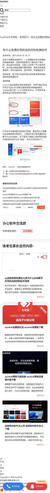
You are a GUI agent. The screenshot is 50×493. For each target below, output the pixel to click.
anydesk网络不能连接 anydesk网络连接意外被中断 (21, 198)
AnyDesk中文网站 (8, 37)
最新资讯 (30, 207)
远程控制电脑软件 (24, 167)
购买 (2, 26)
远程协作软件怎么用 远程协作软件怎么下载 (19, 201)
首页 (2, 14)
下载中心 (4, 20)
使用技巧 (24, 37)
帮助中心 (4, 23)
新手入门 (5, 207)
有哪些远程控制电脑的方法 (19, 171)
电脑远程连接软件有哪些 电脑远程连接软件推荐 (21, 204)
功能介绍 (4, 17)
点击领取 (27, 231)
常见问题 (18, 207)
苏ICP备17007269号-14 (13, 490)
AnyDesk (3, 1)
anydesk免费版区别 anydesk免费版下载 (17, 194)
